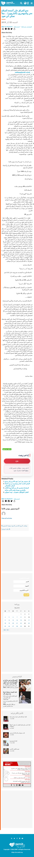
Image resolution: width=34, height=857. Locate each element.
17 (28, 620)
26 (9, 626)
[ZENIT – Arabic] (9, 3)
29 (21, 626)
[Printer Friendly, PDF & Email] (7, 449)
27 (13, 626)
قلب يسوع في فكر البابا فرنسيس (17, 733)
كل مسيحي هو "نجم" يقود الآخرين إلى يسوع (17, 481)
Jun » (7, 630)
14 (17, 620)
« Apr (4, 630)
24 (28, 623)
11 (5, 620)
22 (21, 623)
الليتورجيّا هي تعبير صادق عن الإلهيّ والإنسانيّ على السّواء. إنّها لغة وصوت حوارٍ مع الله (10, 681)
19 (9, 623)
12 (9, 620)
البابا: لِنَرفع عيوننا (13, 741)
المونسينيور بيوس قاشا (26, 26)
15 (21, 620)
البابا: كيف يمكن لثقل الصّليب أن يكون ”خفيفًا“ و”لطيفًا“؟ (20, 725)
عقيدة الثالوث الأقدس (14, 749)
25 (5, 626)
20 (13, 623)
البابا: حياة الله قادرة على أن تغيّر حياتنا (18, 716)
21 (17, 623)
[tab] (10, 764)
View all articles (7, 518)
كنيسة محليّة (17, 26)
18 (5, 623)
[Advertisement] (17, 554)
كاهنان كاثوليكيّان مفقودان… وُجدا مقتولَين (17, 492)
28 (17, 626)
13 (13, 620)
